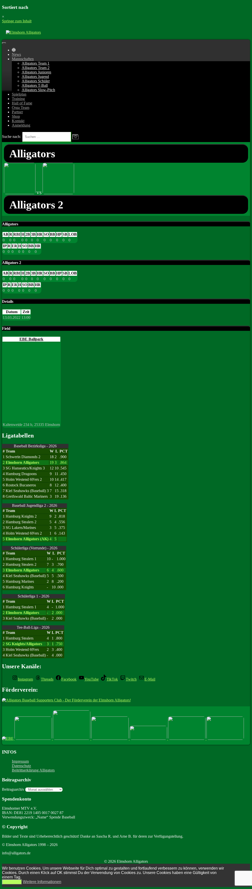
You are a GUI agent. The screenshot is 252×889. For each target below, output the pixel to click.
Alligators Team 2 (35, 68)
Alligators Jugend (35, 76)
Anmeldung (21, 125)
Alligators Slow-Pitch (38, 90)
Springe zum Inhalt (17, 21)
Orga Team (20, 107)
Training (18, 99)
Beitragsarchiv (13, 789)
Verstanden (12, 882)
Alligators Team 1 (35, 63)
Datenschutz (21, 766)
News (16, 54)
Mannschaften (23, 59)
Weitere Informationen (42, 882)
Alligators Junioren (36, 72)
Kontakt (18, 121)
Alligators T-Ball (35, 85)
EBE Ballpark (31, 339)
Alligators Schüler (36, 81)
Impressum (20, 761)
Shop (16, 116)
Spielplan (19, 94)
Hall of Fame (22, 103)
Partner (17, 112)
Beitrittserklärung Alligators (33, 770)
